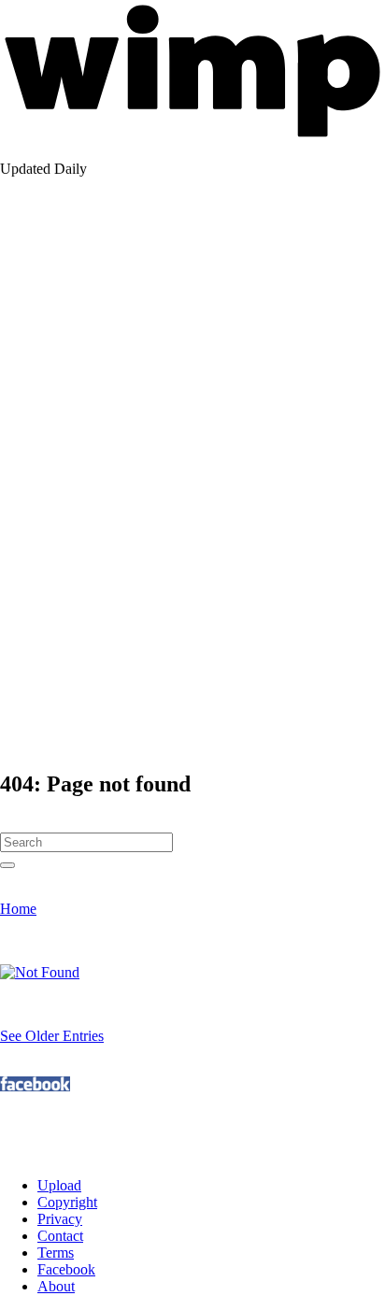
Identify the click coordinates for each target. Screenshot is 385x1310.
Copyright (67, 1202)
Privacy (59, 1219)
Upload (59, 1185)
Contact (60, 1236)
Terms (55, 1252)
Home (18, 909)
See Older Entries (52, 1036)
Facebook (66, 1269)
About (56, 1286)
